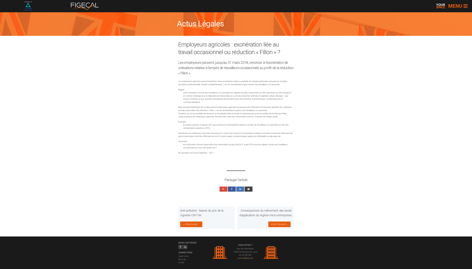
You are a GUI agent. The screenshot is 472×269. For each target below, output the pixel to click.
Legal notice (183, 256)
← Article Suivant (190, 224)
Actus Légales (200, 23)
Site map (182, 259)
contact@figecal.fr (245, 258)
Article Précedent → (279, 224)
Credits (181, 262)
